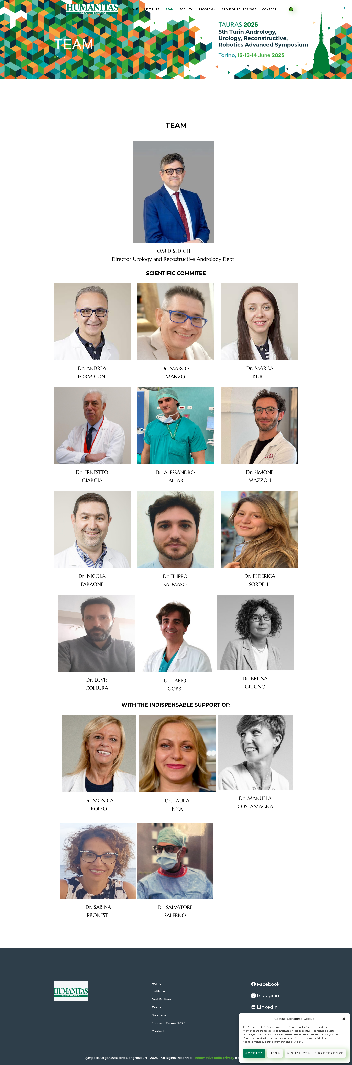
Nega (275, 1053)
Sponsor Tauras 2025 (239, 9)
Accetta (254, 1053)
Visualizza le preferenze (315, 1053)
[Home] (55, 56)
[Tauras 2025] (92, 9)
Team (169, 9)
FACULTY (186, 9)
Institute (151, 9)
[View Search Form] (291, 9)
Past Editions (162, 999)
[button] (344, 1019)
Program (159, 1015)
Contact (269, 9)
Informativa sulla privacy (214, 1058)
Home (134, 9)
